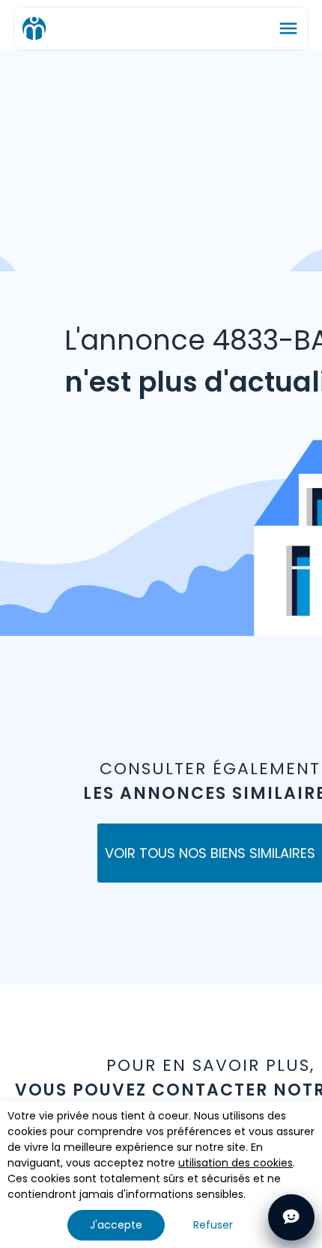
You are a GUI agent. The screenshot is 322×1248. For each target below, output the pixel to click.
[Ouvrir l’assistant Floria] (291, 1217)
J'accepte (116, 1224)
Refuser (213, 1224)
